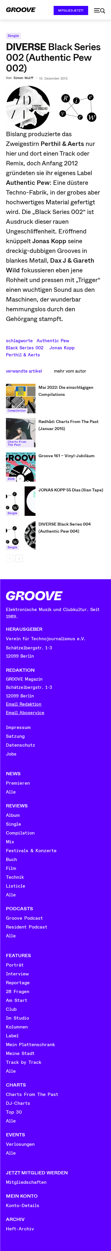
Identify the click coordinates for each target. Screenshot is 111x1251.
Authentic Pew (53, 340)
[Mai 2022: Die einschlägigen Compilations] (21, 398)
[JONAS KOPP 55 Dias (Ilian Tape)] (21, 501)
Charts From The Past (17, 443)
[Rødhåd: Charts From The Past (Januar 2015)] (21, 432)
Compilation (17, 410)
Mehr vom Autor (70, 371)
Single (13, 36)
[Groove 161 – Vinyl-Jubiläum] (21, 467)
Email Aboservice (25, 713)
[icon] (99, 11)
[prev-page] (9, 558)
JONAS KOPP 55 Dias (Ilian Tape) (70, 490)
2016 (11, 479)
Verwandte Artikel (24, 371)
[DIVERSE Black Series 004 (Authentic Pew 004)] (21, 535)
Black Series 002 (25, 347)
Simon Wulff (23, 78)
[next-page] (19, 558)
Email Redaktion (23, 704)
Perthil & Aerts (23, 354)
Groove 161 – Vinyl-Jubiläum (66, 456)
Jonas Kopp (62, 347)
